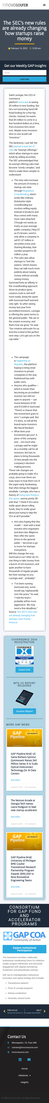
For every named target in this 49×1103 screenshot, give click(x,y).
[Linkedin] (20, 1059)
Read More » (16, 780)
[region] (24, 348)
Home (24, 1068)
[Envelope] (29, 1059)
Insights (24, 1082)
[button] (44, 5)
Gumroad (23, 102)
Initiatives (23, 1075)
